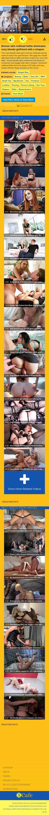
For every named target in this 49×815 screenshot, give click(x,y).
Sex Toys (40, 85)
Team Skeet (18, 93)
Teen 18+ (34, 76)
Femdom (35, 81)
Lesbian (6, 85)
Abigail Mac (23, 72)
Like (11, 39)
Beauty (18, 76)
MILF (43, 76)
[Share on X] (44, 9)
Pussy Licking (27, 85)
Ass (27, 81)
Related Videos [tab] (10, 118)
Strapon (6, 89)
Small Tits (6, 81)
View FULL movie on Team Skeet (18, 100)
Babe (25, 76)
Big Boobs (18, 81)
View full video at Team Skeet (17, 9)
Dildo (14, 89)
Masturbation (25, 89)
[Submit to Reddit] (38, 9)
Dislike (23, 39)
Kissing (15, 85)
